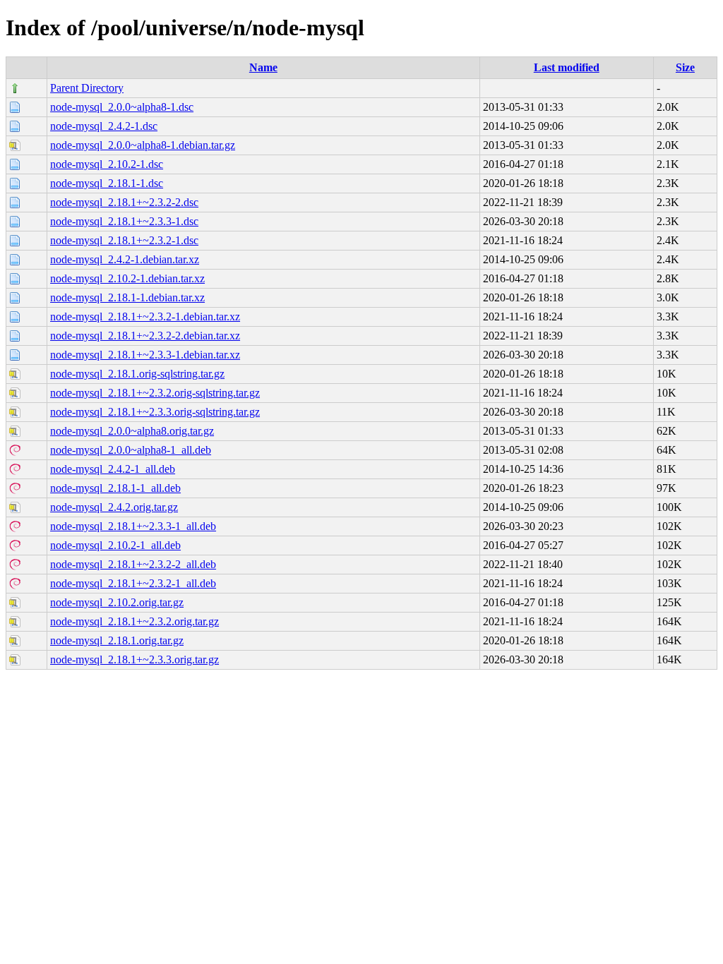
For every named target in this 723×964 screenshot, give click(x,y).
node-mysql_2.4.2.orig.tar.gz (114, 507)
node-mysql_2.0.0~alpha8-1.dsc (121, 107)
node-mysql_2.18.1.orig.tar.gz (117, 640)
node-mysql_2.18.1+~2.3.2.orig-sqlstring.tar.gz (155, 393)
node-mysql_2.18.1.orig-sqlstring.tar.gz (137, 374)
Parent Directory (87, 88)
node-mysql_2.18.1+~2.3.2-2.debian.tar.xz (145, 336)
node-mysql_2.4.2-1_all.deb (112, 469)
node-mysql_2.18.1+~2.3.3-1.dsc (124, 221)
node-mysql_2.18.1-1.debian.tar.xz (127, 297)
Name (263, 67)
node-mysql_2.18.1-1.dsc (106, 183)
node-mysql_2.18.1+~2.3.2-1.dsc (124, 240)
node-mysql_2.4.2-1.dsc (103, 126)
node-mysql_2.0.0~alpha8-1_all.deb (130, 450)
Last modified (566, 67)
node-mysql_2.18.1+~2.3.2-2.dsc (124, 202)
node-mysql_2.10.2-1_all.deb (115, 545)
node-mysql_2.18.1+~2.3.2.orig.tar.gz (134, 621)
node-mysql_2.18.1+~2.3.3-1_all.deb (133, 526)
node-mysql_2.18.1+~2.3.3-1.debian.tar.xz (145, 355)
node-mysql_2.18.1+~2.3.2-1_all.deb (133, 583)
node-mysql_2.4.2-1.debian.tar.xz (124, 259)
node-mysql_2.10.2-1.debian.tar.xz (127, 278)
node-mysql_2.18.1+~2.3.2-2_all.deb (133, 564)
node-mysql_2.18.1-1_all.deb (115, 488)
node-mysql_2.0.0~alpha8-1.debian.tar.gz (142, 145)
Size (685, 67)
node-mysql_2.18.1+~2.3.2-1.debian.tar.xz (145, 317)
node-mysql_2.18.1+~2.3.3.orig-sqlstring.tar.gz (155, 412)
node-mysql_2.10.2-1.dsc (106, 164)
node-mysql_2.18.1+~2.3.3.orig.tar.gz (134, 659)
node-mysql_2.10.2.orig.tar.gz (117, 602)
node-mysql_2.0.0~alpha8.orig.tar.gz (132, 431)
